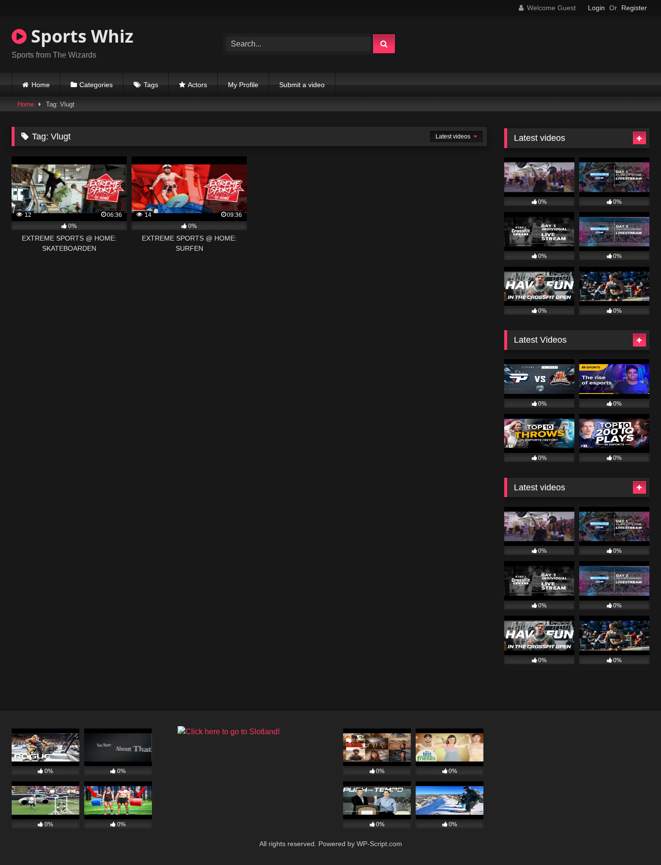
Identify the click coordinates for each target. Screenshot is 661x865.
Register (634, 8)
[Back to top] (631, 836)
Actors (197, 85)
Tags (151, 85)
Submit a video (302, 85)
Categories (96, 85)
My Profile (243, 85)
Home (40, 85)
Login (596, 8)
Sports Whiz (80, 36)
